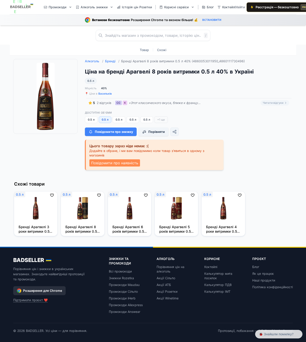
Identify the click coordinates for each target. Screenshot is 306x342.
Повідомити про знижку (114, 132)
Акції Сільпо (166, 278)
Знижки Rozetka (121, 278)
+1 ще (161, 119)
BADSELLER (28, 260)
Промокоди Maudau (124, 285)
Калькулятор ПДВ (218, 285)
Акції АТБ (164, 285)
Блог (255, 267)
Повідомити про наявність (114, 163)
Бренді (112, 61)
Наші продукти (263, 280)
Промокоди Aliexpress (126, 305)
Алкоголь (94, 61)
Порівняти (156, 132)
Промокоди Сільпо (123, 291)
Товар (144, 50)
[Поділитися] (174, 132)
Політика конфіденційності (272, 287)
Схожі (161, 50)
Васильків (105, 93)
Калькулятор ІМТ (217, 291)
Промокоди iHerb (122, 298)
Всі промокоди (120, 271)
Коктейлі (210, 267)
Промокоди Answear (124, 312)
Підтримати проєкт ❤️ (30, 300)
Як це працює (263, 273)
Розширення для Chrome (42, 290)
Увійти (240, 7)
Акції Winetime (168, 298)
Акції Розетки (167, 291)
